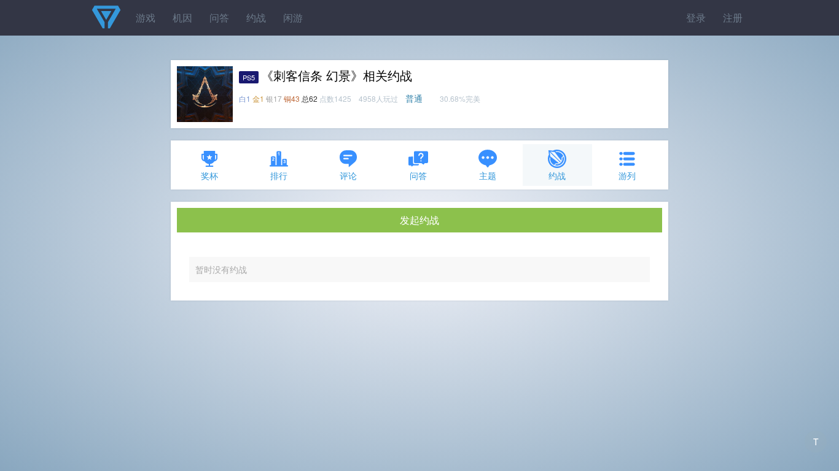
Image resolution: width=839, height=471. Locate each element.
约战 (256, 17)
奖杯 (209, 175)
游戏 (145, 17)
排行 (278, 175)
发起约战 (419, 220)
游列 (627, 175)
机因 (182, 17)
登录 (696, 17)
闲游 (293, 17)
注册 (733, 17)
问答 (219, 17)
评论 (348, 175)
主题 (487, 175)
